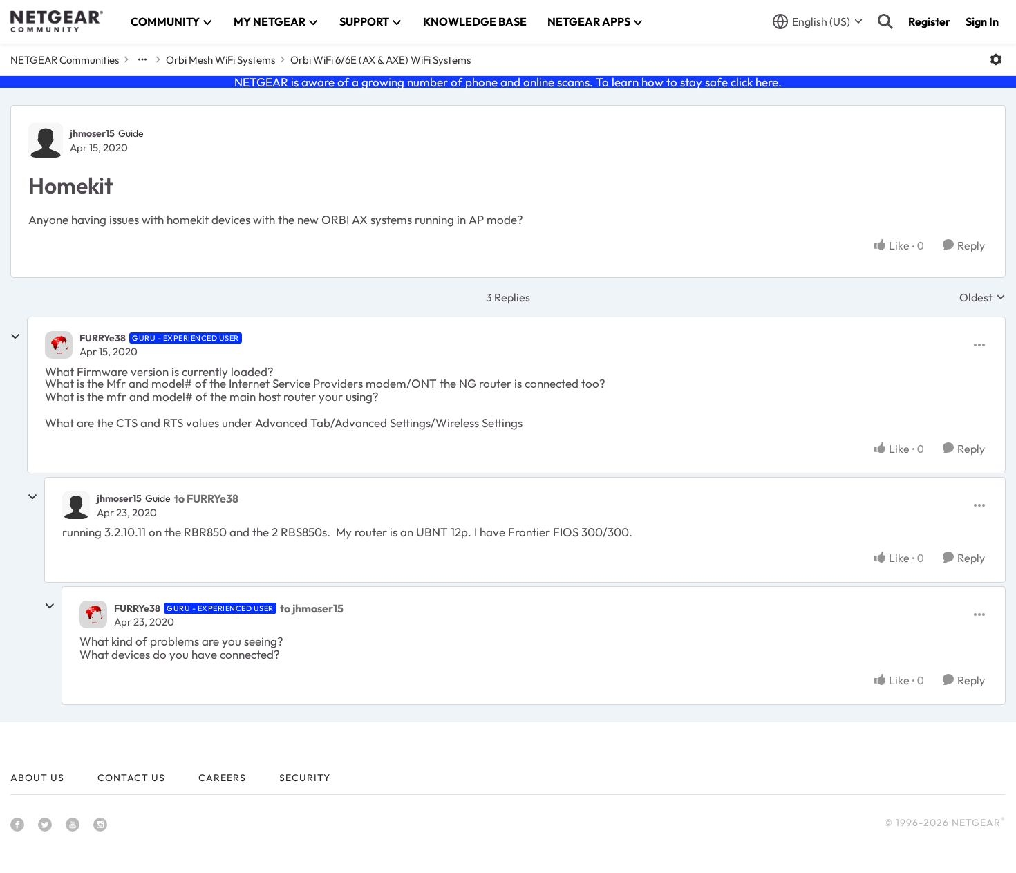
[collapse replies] (15, 336)
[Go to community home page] (56, 21)
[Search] (885, 21)
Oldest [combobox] (982, 297)
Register (929, 21)
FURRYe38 (102, 338)
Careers (222, 777)
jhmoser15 (92, 133)
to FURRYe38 (206, 498)
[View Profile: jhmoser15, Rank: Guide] (45, 140)
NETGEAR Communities (64, 59)
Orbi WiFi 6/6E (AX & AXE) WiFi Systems (380, 59)
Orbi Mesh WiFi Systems (220, 59)
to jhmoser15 (312, 608)
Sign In (982, 21)
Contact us (131, 777)
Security (304, 777)
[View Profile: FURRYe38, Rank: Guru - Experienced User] (59, 345)
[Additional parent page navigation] (142, 59)
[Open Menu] (996, 59)
